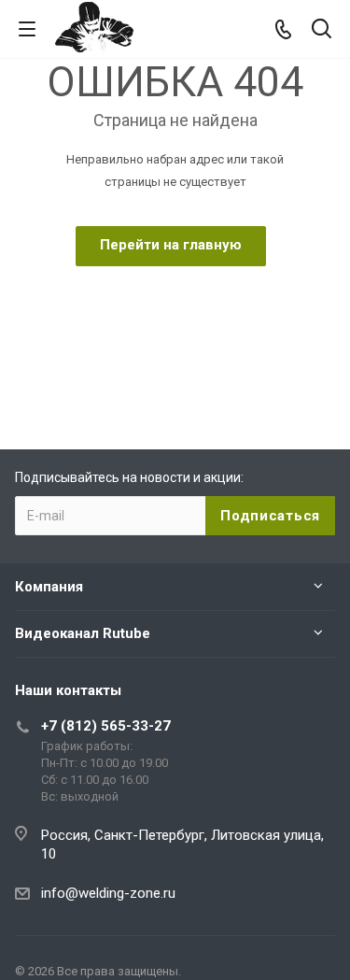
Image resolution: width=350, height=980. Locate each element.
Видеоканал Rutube (82, 633)
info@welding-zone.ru (108, 893)
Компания (49, 586)
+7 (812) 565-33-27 (106, 725)
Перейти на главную (171, 244)
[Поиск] (321, 30)
